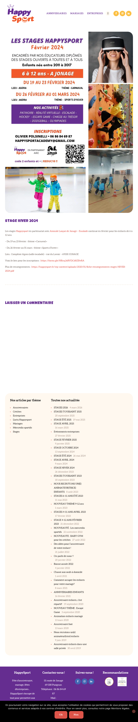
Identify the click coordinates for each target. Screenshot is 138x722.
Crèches (17, 411)
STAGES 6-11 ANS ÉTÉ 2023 (68, 495)
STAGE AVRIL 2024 (64, 459)
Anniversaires (20, 407)
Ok (61, 714)
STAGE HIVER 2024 (64, 467)
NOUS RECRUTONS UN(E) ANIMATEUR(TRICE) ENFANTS (67, 487)
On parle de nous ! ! (64, 556)
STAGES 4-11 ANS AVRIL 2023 (70, 511)
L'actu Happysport (22, 419)
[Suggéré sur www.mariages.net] (122, 679)
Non (76, 714)
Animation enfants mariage (68, 616)
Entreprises (19, 415)
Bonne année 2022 (63, 564)
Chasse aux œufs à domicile (68, 572)
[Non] (133, 711)
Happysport (22, 231)
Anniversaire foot (63, 624)
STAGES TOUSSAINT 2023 (68, 475)
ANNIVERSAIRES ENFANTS (69, 592)
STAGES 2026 (61, 407)
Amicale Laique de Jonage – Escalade (69, 231)
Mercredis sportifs (22, 427)
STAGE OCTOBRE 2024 (66, 447)
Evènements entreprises (66, 431)
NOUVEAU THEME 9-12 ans (69, 503)
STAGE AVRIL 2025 (64, 423)
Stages (16, 431)
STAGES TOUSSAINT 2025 (68, 411)
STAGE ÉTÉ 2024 (63, 455)
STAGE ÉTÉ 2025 (62, 419)
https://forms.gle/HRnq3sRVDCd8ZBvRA (62, 260)
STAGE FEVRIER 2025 (65, 439)
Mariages (18, 423)
